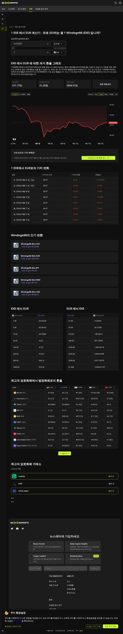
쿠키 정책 (17, 621)
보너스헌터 (22, 9)
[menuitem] (3, 14)
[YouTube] (17, 529)
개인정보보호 (60, 630)
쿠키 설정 (79, 630)
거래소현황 (71, 589)
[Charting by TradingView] (14, 139)
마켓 (30, 9)
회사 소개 (52, 581)
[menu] (3, 21)
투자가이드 (71, 593)
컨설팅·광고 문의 (41, 9)
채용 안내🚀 (53, 585)
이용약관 (49, 630)
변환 (10, 27)
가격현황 (70, 585)
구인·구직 (52, 609)
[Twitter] (12, 529)
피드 (3, 9)
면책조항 (70, 630)
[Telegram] (22, 529)
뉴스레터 (11, 9)
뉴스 (68, 581)
